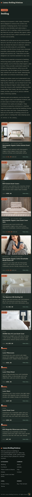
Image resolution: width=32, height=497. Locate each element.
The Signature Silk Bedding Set (13, 297)
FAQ (18, 469)
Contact (19, 472)
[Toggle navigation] (29, 2)
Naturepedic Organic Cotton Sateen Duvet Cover (16, 146)
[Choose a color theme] (29, 494)
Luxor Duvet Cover (8, 410)
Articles (19, 467)
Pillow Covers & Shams (8, 469)
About (19, 464)
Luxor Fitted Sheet (9, 372)
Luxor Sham (6, 391)
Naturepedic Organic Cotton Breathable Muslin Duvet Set (15, 259)
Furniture (4, 467)
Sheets (3, 472)
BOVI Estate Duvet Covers (11, 183)
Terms (3, 486)
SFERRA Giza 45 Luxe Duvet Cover (13, 333)
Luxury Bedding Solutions (13, 3)
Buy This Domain (22, 484)
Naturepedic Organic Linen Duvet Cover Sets (15, 221)
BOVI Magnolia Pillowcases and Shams (15, 429)
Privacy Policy (5, 484)
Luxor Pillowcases (8, 353)
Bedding (3, 464)
